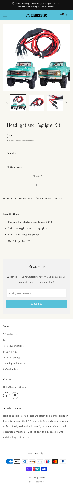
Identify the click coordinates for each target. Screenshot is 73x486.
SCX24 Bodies (10, 334)
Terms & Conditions (13, 345)
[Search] (68, 15)
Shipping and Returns (14, 363)
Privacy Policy (10, 351)
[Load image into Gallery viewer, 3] (55, 102)
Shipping (10, 140)
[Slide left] (7, 102)
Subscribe (36, 304)
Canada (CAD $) (35, 453)
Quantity (11, 153)
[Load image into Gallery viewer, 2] (36, 102)
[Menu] (5, 15)
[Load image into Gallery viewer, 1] (18, 102)
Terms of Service (11, 357)
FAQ (5, 339)
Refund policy (10, 369)
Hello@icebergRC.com (15, 386)
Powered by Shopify (36, 477)
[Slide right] (65, 102)
